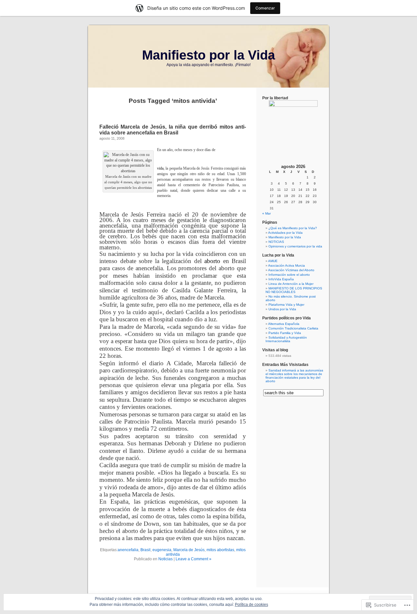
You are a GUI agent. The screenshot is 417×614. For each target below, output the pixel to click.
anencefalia (128, 550)
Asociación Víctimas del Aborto (291, 270)
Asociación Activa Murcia (286, 265)
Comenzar (265, 8)
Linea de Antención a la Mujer (290, 284)
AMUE (273, 261)
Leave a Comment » (193, 559)
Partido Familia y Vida (284, 333)
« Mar (266, 213)
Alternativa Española (283, 324)
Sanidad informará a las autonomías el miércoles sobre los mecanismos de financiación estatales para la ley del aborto (294, 376)
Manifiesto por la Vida (208, 55)
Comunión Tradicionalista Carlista (293, 328)
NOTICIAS (276, 242)
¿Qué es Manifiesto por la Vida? (292, 228)
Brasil (145, 550)
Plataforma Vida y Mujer (286, 304)
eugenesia (161, 550)
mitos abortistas (220, 550)
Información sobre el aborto (289, 274)
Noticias (165, 559)
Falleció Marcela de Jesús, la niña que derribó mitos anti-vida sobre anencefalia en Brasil (172, 129)
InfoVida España (281, 279)
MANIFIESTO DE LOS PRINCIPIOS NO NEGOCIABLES (294, 290)
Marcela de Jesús (189, 550)
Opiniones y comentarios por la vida (295, 246)
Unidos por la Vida (282, 309)
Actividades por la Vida (285, 232)
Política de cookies (251, 604)
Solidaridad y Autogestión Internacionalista (286, 339)
